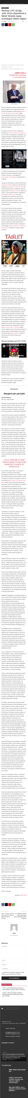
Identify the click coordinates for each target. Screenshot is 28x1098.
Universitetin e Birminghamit (9, 177)
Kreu (2, 5)
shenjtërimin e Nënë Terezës (15, 187)
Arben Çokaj (23, 895)
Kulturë (7, 8)
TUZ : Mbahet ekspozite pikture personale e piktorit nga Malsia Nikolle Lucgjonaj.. (20, 916)
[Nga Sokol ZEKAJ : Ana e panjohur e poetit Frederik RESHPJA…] (4, 1089)
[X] (6, 24)
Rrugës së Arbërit (7, 185)
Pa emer (4, 992)
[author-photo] (14, 931)
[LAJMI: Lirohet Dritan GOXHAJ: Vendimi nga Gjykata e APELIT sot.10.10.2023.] (4, 1079)
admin (4, 21)
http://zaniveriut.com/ (14, 935)
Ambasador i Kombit (14, 190)
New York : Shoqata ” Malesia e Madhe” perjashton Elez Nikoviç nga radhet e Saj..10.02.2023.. (12, 994)
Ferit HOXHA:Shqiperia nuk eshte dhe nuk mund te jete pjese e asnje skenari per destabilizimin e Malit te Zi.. (13, 1056)
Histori (6, 5)
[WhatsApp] (13, 24)
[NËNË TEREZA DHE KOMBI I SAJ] (4, 1071)
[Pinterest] (9, 24)
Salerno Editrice (14, 333)
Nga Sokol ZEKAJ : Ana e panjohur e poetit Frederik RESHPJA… (17, 1089)
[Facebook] (2, 24)
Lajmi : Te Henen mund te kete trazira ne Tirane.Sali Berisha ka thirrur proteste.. (7, 916)
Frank (3, 988)
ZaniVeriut (4, 1059)
